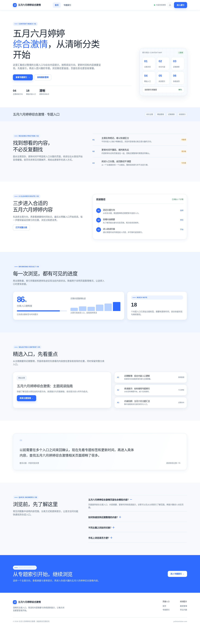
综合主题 (149, 114)
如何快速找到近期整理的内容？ (103, 517)
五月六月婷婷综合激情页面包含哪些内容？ (109, 500)
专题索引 (67, 5)
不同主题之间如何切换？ (100, 528)
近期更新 (171, 114)
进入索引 (180, 5)
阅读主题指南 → (26, 398)
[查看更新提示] (170, 5)
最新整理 (183, 606)
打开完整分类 (21, 227)
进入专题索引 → (177, 574)
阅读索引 (182, 114)
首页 (57, 5)
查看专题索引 (23, 77)
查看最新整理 (43, 77)
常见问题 (183, 610)
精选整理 (160, 114)
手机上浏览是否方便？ (99, 538)
